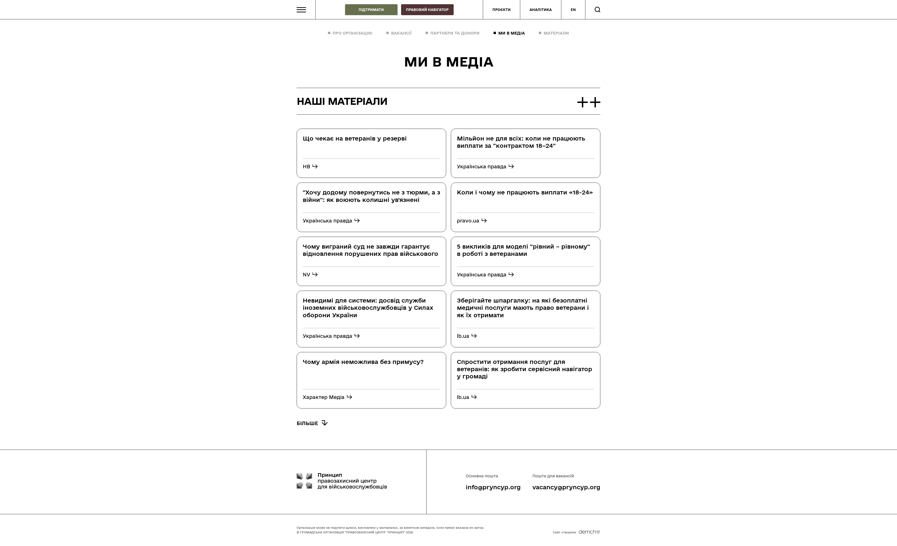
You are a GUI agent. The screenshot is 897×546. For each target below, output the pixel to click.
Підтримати (371, 10)
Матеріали (556, 33)
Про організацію (352, 33)
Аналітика (541, 10)
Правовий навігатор (427, 10)
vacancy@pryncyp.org (566, 487)
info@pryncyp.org (493, 487)
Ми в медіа (511, 33)
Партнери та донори (455, 33)
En (573, 10)
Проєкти (501, 10)
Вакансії (401, 33)
